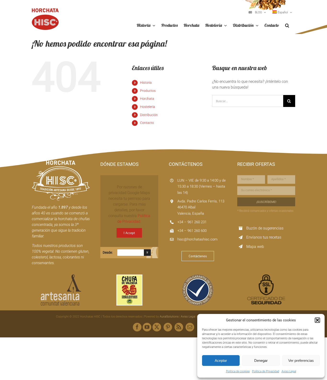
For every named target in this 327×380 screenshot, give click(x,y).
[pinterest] (168, 327)
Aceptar (221, 360)
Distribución (149, 115)
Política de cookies (238, 371)
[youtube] (147, 327)
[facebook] (137, 327)
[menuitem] (282, 12)
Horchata (147, 99)
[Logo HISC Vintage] (61, 162)
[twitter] (156, 327)
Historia (146, 82)
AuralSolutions (169, 316)
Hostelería (147, 107)
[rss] (179, 327)
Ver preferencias (301, 360)
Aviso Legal (289, 371)
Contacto (147, 123)
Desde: (108, 252)
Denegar (261, 360)
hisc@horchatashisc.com (197, 239)
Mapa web (255, 246)
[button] (317, 320)
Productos (148, 91)
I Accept (129, 233)
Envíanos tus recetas (263, 237)
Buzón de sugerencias (264, 228)
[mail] (190, 327)
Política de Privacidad (265, 371)
